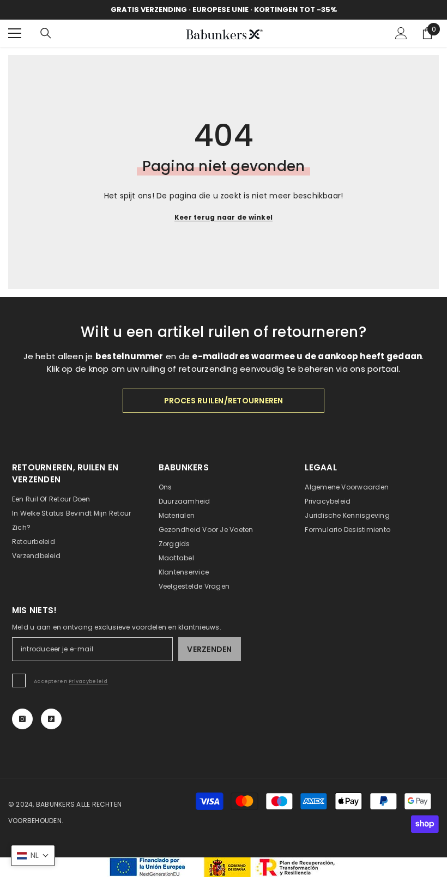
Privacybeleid (88, 681)
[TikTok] (51, 719)
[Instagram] (22, 719)
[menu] (14, 33)
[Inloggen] (401, 33)
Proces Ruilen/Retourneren (223, 400)
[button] (33, 855)
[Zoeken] (45, 33)
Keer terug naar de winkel (223, 217)
